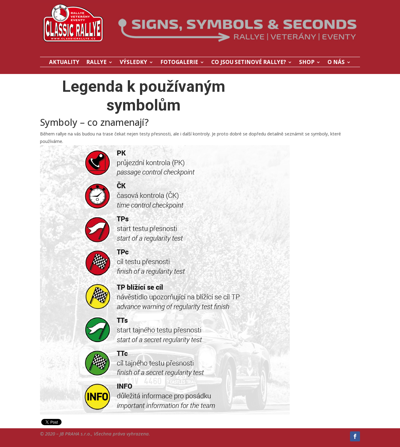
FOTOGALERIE (179, 63)
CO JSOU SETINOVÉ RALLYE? (248, 63)
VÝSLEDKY (133, 63)
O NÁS (336, 63)
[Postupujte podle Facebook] (355, 436)
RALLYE (96, 63)
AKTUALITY (64, 63)
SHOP (306, 63)
